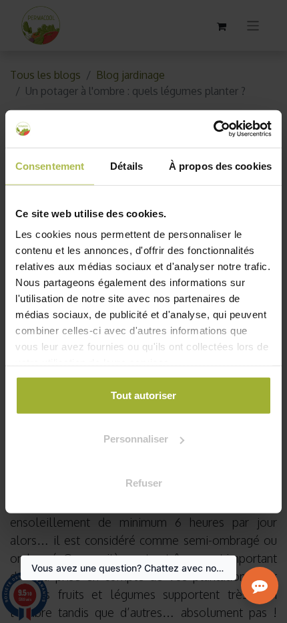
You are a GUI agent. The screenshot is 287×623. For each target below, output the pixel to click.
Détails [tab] (126, 165)
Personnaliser (135, 439)
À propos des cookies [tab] (220, 165)
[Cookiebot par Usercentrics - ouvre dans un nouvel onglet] (213, 129)
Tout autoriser (143, 394)
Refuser (143, 482)
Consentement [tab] (49, 165)
